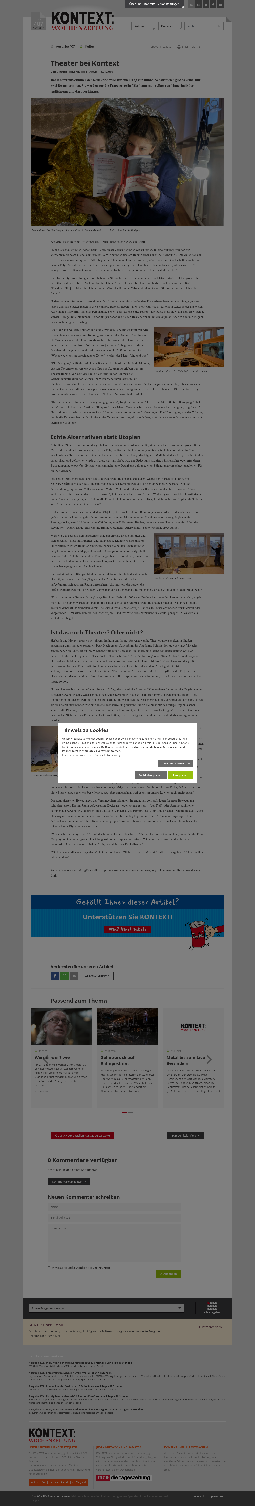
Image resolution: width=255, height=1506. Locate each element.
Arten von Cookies (173, 763)
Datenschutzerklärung (108, 755)
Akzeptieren (180, 775)
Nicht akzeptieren (150, 775)
